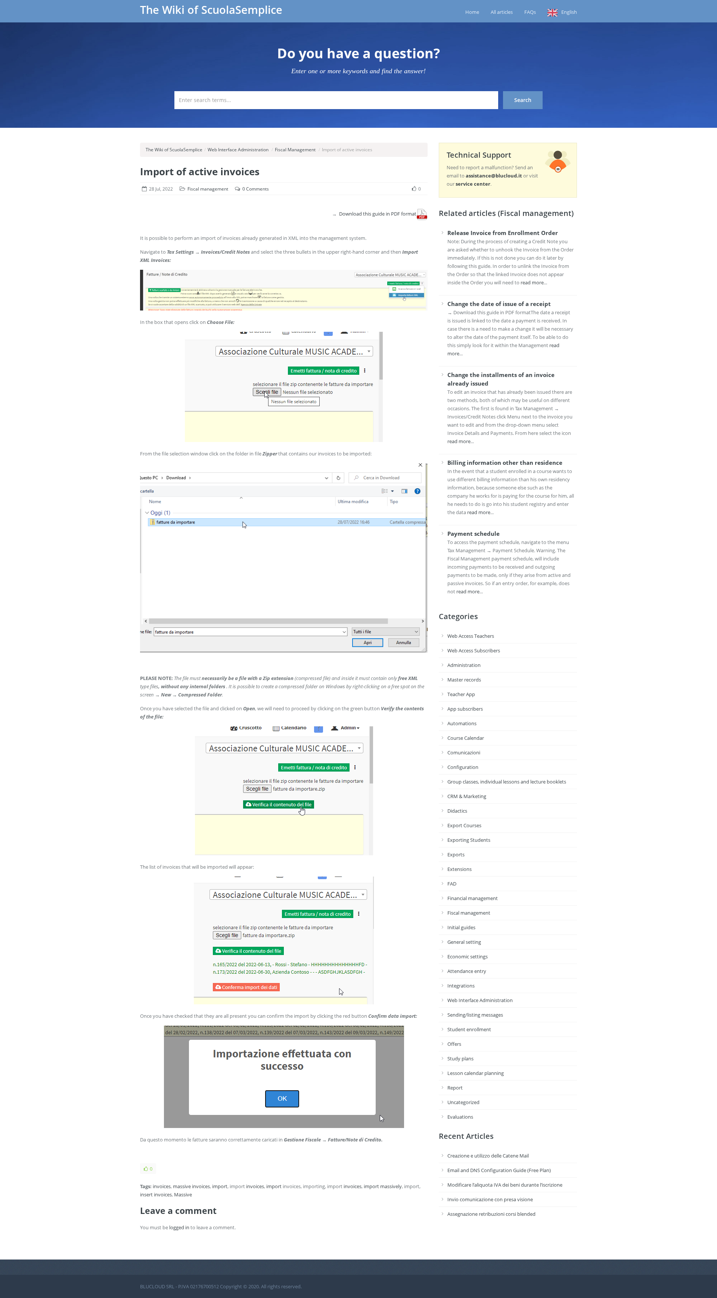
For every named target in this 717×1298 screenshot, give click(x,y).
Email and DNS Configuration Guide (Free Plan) (499, 1170)
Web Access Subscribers (473, 650)
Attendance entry (466, 971)
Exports (456, 854)
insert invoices (156, 1194)
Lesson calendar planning (475, 1073)
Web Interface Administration (238, 149)
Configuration (462, 767)
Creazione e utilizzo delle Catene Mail (488, 1155)
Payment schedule (473, 533)
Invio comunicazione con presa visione (490, 1199)
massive (182, 1186)
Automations (462, 723)
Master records (464, 679)
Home (472, 12)
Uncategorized (463, 1102)
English (569, 12)
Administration (464, 665)
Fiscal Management (295, 149)
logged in (179, 1227)
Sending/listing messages (475, 1014)
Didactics (457, 810)
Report (455, 1087)
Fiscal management (207, 189)
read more (532, 282)
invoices (162, 1186)
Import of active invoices (200, 171)
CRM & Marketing (466, 796)
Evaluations (460, 1116)
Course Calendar (465, 738)
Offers (454, 1044)
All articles (502, 12)
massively (391, 1186)
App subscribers (465, 708)
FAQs (530, 12)
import (219, 1186)
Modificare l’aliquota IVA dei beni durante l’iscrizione (504, 1184)
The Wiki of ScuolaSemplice (211, 9)
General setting (464, 942)
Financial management (472, 898)
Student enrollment (469, 1029)
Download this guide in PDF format (377, 213)
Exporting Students (468, 840)
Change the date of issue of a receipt (499, 303)
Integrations (461, 985)
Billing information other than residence (504, 462)
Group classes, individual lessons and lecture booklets (506, 781)
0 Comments (255, 189)
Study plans (460, 1058)
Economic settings (467, 956)
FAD (451, 883)
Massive (183, 1194)
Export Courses (464, 825)
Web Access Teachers (470, 636)
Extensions (459, 869)
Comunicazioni (463, 752)
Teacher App (461, 694)
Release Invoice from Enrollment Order (502, 233)
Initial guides (461, 927)
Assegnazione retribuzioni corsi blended (491, 1214)
